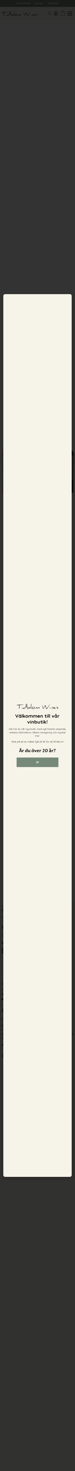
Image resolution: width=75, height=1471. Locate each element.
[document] (37, 735)
